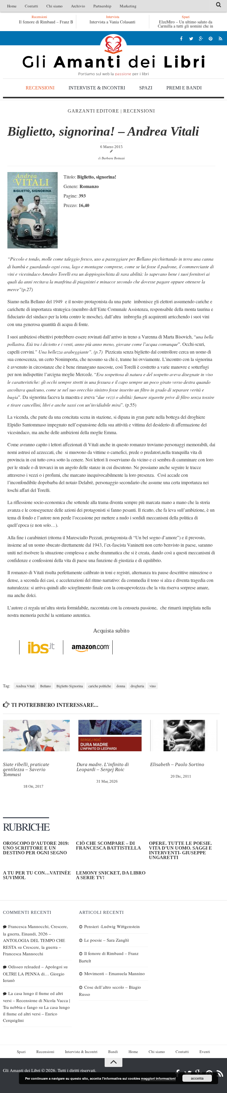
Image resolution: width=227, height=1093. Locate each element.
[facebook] (181, 38)
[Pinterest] (210, 38)
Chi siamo (54, 6)
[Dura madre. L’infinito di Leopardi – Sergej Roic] (110, 736)
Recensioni (40, 87)
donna (120, 685)
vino (153, 685)
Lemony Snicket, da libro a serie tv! (110, 875)
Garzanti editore (93, 110)
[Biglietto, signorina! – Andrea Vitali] (32, 246)
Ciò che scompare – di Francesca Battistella (108, 845)
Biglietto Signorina (69, 685)
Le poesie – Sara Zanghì (106, 940)
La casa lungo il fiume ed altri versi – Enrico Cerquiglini (36, 1013)
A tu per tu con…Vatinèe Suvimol (37, 875)
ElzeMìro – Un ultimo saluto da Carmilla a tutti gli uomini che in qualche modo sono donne (185, 26)
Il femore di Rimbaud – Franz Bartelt (48, 22)
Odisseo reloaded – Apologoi (35, 967)
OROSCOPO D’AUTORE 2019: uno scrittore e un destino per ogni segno (36, 848)
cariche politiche (99, 685)
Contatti (31, 6)
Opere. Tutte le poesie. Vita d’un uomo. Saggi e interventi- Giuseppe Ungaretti (180, 850)
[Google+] (201, 38)
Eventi (205, 1051)
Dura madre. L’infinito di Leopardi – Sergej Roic (103, 767)
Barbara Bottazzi (113, 158)
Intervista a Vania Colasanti (112, 22)
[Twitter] (191, 38)
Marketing (128, 6)
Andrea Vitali (25, 685)
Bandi (113, 1051)
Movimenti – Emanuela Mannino (114, 973)
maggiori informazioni (158, 1078)
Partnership (102, 6)
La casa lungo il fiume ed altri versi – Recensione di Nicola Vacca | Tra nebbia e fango (36, 1000)
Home (12, 6)
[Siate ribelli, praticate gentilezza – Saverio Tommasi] (36, 736)
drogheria (137, 685)
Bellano (45, 685)
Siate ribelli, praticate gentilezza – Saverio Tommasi (26, 769)
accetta (197, 1078)
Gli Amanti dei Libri (113, 55)
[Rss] (220, 38)
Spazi (145, 87)
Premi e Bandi (184, 87)
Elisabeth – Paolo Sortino (177, 764)
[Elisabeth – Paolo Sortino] (183, 736)
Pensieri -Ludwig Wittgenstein (112, 926)
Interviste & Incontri (97, 87)
